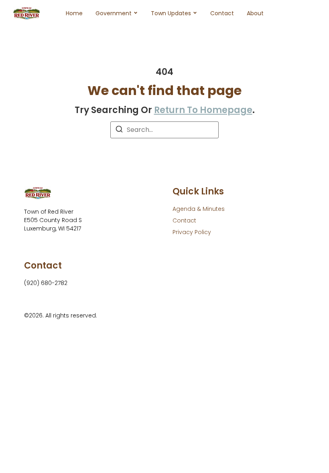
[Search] (119, 130)
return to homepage (203, 110)
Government (113, 13)
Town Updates (171, 13)
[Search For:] (164, 129)
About (255, 13)
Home (74, 13)
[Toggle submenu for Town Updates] (194, 13)
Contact (222, 13)
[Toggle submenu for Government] (135, 13)
